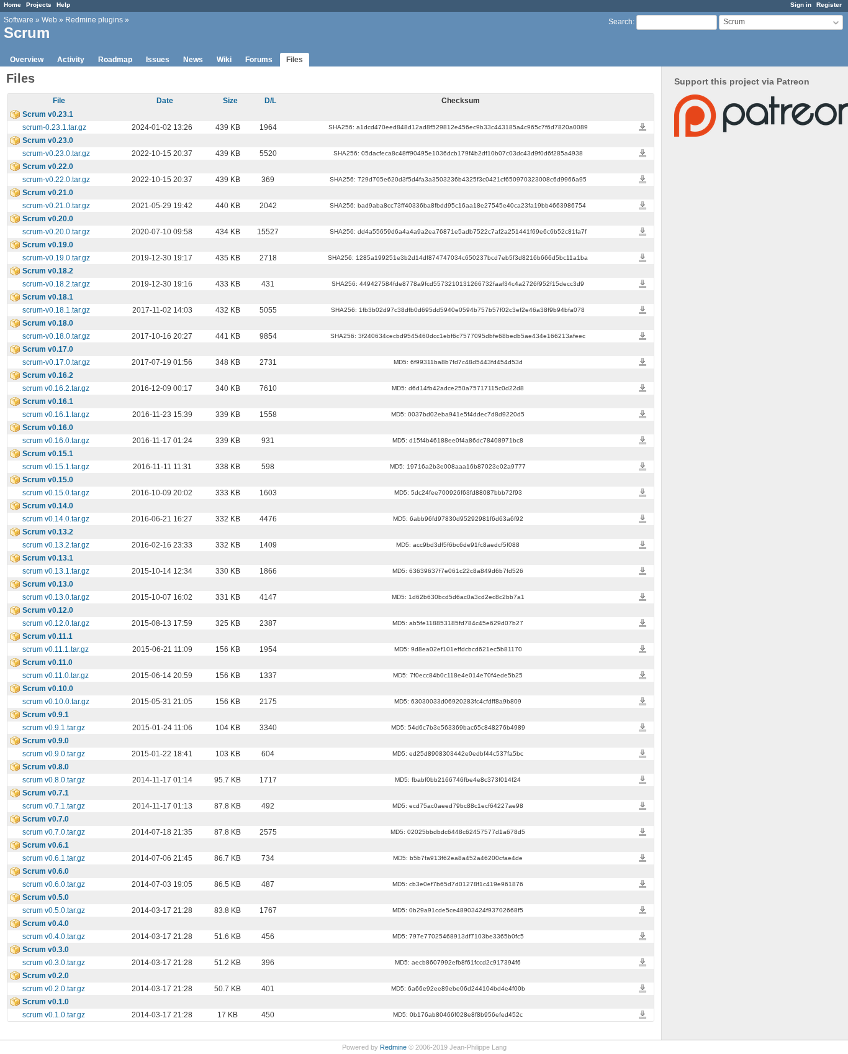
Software (19, 20)
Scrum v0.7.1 (45, 793)
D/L (270, 100)
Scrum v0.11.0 (47, 662)
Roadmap (115, 59)
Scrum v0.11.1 (47, 636)
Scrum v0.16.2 (47, 375)
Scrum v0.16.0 (47, 427)
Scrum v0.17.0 (47, 349)
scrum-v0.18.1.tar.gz (56, 310)
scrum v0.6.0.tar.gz (53, 884)
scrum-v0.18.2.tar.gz (56, 284)
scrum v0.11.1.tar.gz (55, 649)
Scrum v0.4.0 (45, 923)
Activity (70, 59)
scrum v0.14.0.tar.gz (55, 519)
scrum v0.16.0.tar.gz (55, 440)
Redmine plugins (94, 20)
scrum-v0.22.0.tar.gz (56, 179)
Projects (39, 4)
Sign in (800, 4)
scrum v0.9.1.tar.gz (53, 727)
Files (294, 59)
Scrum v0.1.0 (45, 1001)
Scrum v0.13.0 (47, 584)
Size (230, 100)
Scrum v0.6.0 (45, 871)
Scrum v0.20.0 (47, 218)
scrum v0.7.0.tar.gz (53, 832)
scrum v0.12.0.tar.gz (55, 623)
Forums (259, 59)
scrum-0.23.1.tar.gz (54, 127)
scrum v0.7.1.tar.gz (53, 806)
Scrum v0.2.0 (45, 975)
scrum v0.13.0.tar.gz (55, 597)
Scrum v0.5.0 (45, 897)
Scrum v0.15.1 (47, 453)
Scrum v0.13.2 (47, 532)
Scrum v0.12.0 (47, 610)
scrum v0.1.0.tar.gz (53, 1014)
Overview (26, 59)
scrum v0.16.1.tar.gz (55, 414)
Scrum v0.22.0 (47, 166)
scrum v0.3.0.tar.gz (53, 962)
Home (12, 4)
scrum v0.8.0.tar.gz (53, 780)
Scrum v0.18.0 (47, 323)
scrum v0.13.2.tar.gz (55, 545)
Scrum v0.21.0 (47, 192)
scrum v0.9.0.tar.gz (53, 753)
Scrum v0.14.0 (47, 506)
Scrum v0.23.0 (47, 140)
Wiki (224, 59)
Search (620, 21)
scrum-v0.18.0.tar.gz (56, 336)
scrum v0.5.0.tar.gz (53, 910)
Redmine (393, 1047)
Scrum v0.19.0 (47, 245)
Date (164, 100)
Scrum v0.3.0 (45, 949)
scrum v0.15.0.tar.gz (55, 492)
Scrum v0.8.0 (45, 767)
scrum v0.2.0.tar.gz (53, 988)
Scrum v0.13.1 (47, 558)
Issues (157, 59)
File (59, 100)
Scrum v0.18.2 (47, 271)
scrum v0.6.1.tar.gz (53, 858)
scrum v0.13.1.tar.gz (55, 571)
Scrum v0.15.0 (47, 479)
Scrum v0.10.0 (47, 688)
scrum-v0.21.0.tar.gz (56, 205)
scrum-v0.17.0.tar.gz (56, 362)
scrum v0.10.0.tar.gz (55, 701)
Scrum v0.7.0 (45, 819)
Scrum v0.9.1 (45, 714)
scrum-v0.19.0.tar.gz (56, 258)
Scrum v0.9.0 (45, 740)
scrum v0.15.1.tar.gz (55, 466)
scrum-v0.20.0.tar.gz (56, 231)
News (193, 59)
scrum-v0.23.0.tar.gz (56, 153)
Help (63, 4)
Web (49, 20)
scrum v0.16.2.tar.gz (55, 388)
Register (829, 4)
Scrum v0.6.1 (45, 845)
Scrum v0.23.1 (47, 114)
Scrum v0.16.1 (47, 401)
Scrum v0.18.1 (47, 297)
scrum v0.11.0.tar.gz (55, 675)
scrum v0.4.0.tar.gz (53, 936)
